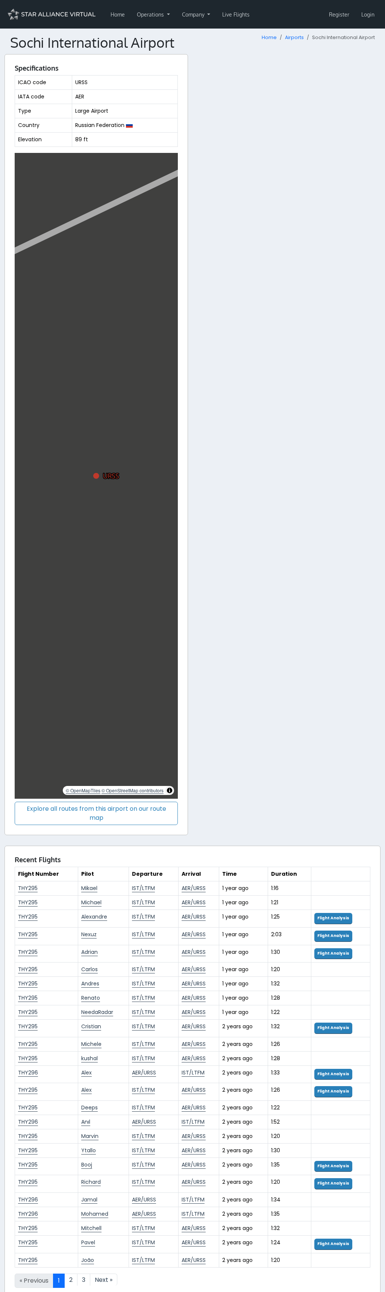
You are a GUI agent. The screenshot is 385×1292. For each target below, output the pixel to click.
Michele (91, 1044)
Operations (151, 14)
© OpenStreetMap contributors (133, 790)
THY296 (28, 1072)
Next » (103, 1279)
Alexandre (94, 916)
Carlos (89, 969)
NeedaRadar (97, 1012)
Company (194, 14)
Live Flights (236, 14)
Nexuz (89, 934)
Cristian (91, 1026)
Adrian (89, 952)
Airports (294, 37)
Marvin (90, 1136)
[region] (96, 476)
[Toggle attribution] (169, 790)
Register (339, 14)
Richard (91, 1182)
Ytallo (88, 1150)
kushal (89, 1058)
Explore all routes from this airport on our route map (96, 813)
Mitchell (91, 1228)
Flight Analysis (333, 918)
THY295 (28, 888)
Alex (86, 1072)
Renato (90, 998)
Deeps (89, 1107)
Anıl (85, 1122)
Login (367, 14)
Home (118, 14)
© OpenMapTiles (83, 790)
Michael (91, 902)
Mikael (89, 888)
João (87, 1260)
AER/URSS (194, 888)
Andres (90, 983)
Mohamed (94, 1214)
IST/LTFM (143, 888)
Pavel (88, 1242)
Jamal (89, 1199)
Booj (86, 1164)
